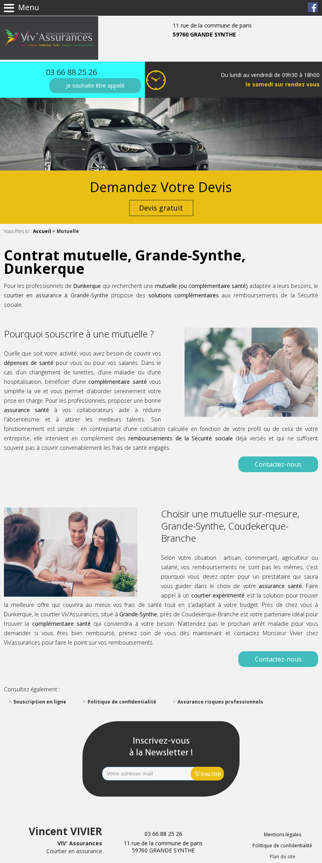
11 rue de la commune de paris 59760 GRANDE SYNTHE (163, 847)
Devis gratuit (161, 208)
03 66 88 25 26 (71, 72)
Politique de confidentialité (122, 701)
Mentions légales (282, 834)
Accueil (42, 231)
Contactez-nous (278, 464)
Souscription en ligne (39, 701)
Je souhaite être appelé (95, 85)
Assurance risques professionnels (220, 701)
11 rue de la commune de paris (212, 30)
